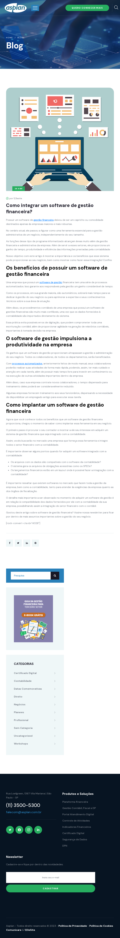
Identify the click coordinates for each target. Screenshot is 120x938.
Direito (18, 696)
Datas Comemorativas (28, 688)
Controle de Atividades (76, 820)
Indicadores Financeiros (76, 827)
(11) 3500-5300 (23, 805)
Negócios (19, 704)
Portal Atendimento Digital (78, 814)
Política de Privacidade (72, 925)
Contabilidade (23, 681)
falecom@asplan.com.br (24, 812)
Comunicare (13, 930)
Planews (19, 712)
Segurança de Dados (74, 839)
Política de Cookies (101, 925)
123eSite (30, 930)
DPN (64, 845)
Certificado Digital (25, 673)
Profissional (21, 720)
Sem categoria (23, 728)
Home (9, 37)
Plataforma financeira (75, 801)
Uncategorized (23, 735)
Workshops (21, 743)
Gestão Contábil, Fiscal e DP (79, 808)
